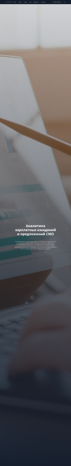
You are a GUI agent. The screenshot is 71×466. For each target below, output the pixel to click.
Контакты (43, 2)
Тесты (30, 2)
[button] (56, 2)
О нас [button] (15, 2)
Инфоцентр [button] (36, 2)
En (64, 2)
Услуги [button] (20, 2)
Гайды (25, 2)
